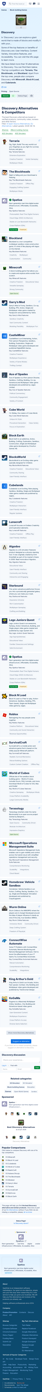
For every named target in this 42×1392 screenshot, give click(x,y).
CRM (4, 1365)
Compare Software (10, 1328)
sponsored (8, 1273)
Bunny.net (20, 1383)
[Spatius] (4, 200)
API (10, 1315)
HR (25, 1367)
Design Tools (34, 1359)
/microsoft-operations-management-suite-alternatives (18, 842)
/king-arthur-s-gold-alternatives (14, 977)
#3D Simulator (20, 133)
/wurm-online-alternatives (11, 905)
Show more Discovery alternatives (21, 1033)
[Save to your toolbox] (21, 27)
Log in (4, 1065)
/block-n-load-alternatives (12, 693)
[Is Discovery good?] (13, 95)
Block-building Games (15, 1087)
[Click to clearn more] (21, 1266)
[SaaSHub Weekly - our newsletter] (30, 3)
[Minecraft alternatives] (4, 268)
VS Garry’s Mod (11, 1183)
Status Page (22, 96)
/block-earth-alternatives (11, 433)
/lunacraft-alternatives (10, 520)
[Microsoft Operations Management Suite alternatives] (4, 844)
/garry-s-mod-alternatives (12, 300)
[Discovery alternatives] (21, 20)
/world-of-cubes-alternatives (13, 771)
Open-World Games (21, 1091)
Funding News (8, 1338)
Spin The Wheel (22, 1385)
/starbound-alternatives (11, 583)
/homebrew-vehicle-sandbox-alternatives (17, 880)
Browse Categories (10, 1325)
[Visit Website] (39, 140)
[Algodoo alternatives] (4, 547)
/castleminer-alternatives (11, 333)
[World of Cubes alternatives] (4, 774)
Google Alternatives (29, 1332)
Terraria (29, 70)
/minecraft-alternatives (10, 265)
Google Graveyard (29, 1341)
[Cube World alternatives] (4, 410)
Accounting (7, 1367)
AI (3, 1359)
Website (6, 96)
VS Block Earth (11, 1196)
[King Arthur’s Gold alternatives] (4, 980)
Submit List (7, 1341)
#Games (5, 130)
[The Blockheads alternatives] (4, 172)
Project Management (10, 1370)
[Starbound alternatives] (4, 586)
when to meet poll (19, 1387)
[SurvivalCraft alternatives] (4, 743)
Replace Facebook (29, 1328)
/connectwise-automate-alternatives (15, 938)
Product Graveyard (29, 1338)
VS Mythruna (10, 1193)
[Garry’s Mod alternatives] (4, 303)
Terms (28, 1379)
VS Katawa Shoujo (12, 1173)
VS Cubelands (10, 1164)
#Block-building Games (19, 130)
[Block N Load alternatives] (4, 696)
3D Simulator (27, 1083)
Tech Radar (26, 1325)
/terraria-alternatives (9, 139)
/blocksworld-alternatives (11, 455)
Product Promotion (10, 1312)
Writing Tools (33, 1367)
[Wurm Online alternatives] (4, 908)
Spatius (20, 1241)
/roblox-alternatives (9, 712)
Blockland (22, 73)
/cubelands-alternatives (11, 483)
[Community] (34, 3)
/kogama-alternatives (10, 996)
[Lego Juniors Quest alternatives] (4, 621)
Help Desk (12, 1365)
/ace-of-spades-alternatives (12, 372)
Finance (5, 1373)
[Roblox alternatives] (4, 715)
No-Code (9, 1359)
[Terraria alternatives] (4, 142)
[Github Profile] (31, 95)
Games (8, 1091)
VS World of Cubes (12, 1167)
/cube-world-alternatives (11, 407)
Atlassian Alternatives (30, 1335)
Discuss (31, 1312)
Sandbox (34, 1091)
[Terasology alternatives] (4, 809)
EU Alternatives (12, 1210)
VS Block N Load (11, 1160)
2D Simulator (15, 1083)
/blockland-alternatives (10, 236)
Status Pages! (8, 1335)
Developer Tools (21, 1359)
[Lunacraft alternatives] (4, 523)
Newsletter (7, 1345)
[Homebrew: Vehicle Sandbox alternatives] (4, 883)
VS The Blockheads (12, 1177)
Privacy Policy (18, 1379)
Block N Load (32, 79)
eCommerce (17, 1367)
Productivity (22, 1365)
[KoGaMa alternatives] (4, 999)
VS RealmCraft (10, 1170)
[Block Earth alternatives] (4, 436)
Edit (4, 87)
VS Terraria (9, 1186)
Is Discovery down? (21, 1223)
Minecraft (20, 79)
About (5, 1315)
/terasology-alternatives (11, 806)
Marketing (32, 1365)
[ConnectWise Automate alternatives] (4, 941)
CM (4, 336)
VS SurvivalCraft (11, 1190)
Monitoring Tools (26, 1370)
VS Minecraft (10, 1157)
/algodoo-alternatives (10, 544)
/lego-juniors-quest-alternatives (14, 618)
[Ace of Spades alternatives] (4, 375)
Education (31, 1087)
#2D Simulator (7, 133)
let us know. (28, 1212)
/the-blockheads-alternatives (13, 169)
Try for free (13, 229)
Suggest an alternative (21, 1041)
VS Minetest (10, 1180)
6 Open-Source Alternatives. (19, 124)
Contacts (22, 1312)
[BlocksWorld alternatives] (4, 458)
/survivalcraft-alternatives (11, 740)
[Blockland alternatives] (4, 239)
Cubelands (10, 82)
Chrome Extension (10, 1332)
